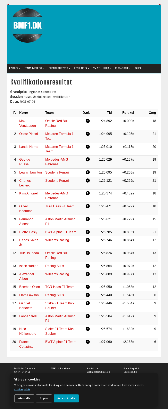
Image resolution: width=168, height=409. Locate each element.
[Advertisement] (108, 35)
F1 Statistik (122, 68)
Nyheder (13, 68)
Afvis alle (24, 398)
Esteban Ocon (29, 287)
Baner (138, 68)
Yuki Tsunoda (29, 253)
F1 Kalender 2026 (58, 68)
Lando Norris (28, 147)
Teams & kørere (34, 68)
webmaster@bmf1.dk (98, 371)
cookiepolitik (22, 389)
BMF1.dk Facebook (60, 368)
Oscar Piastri (28, 134)
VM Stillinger (101, 68)
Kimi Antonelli (29, 193)
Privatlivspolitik (132, 368)
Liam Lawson (29, 295)
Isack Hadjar (28, 266)
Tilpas (44, 398)
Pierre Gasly (28, 232)
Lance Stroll (28, 316)
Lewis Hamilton (30, 172)
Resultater (80, 68)
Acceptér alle (66, 398)
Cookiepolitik (130, 371)
